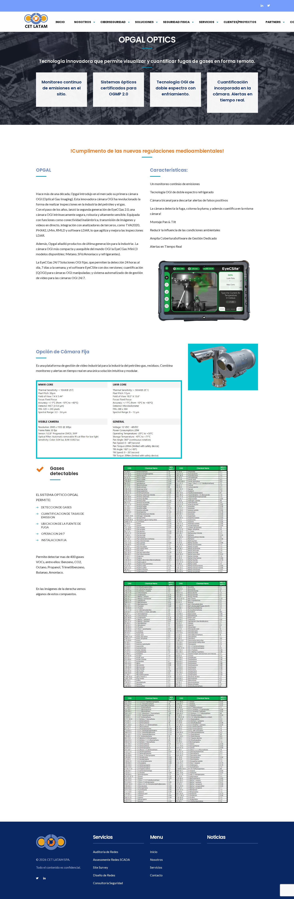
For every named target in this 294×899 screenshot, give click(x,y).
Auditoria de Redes (105, 852)
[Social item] (262, 6)
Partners (273, 22)
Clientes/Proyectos (240, 22)
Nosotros (82, 22)
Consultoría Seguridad (108, 883)
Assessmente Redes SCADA (111, 859)
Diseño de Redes (104, 875)
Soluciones (144, 22)
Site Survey (100, 867)
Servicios (206, 22)
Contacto (156, 875)
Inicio (60, 22)
